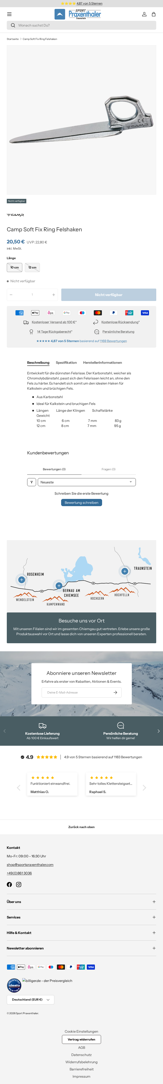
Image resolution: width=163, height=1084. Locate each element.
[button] (153, 14)
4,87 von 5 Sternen (90, 3)
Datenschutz (81, 1055)
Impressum (81, 1076)
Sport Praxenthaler (27, 1013)
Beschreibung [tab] (38, 362)
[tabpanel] (81, 402)
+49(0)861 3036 (19, 873)
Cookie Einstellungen (81, 1031)
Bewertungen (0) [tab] (54, 469)
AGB (81, 1047)
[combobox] (81, 25)
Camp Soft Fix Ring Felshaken (40, 39)
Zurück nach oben (81, 827)
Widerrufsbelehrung (81, 1062)
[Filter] (31, 482)
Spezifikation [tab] (66, 362)
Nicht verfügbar (108, 295)
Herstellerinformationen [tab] (102, 362)
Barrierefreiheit (82, 1069)
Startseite (13, 39)
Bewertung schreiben (81, 502)
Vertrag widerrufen (81, 1039)
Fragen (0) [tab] (109, 469)
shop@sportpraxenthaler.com (30, 864)
